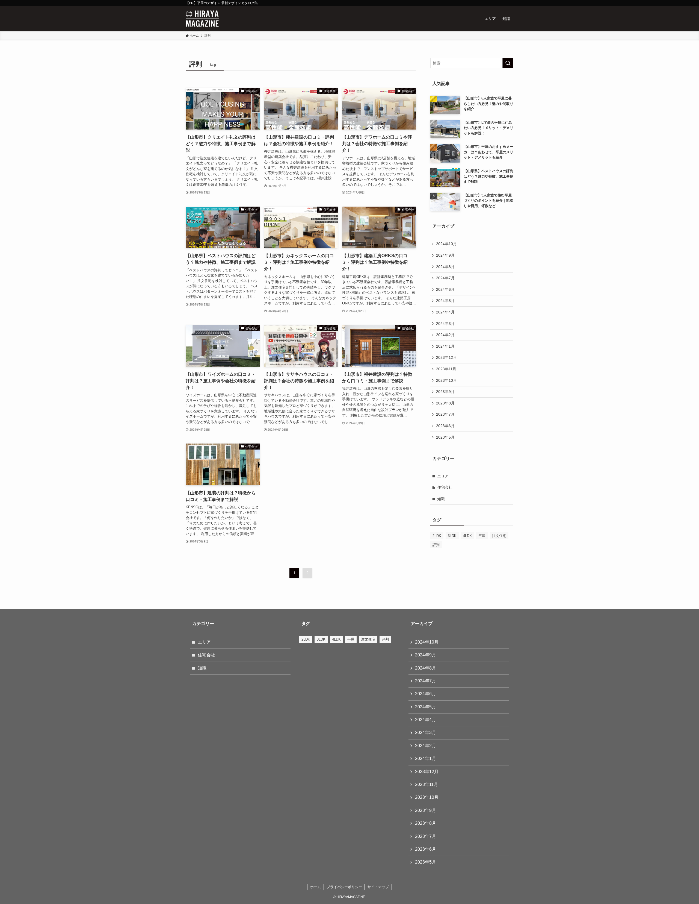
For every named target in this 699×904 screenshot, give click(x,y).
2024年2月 (445, 335)
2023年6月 (445, 426)
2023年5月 (445, 437)
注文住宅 (499, 536)
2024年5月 (445, 300)
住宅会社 (444, 487)
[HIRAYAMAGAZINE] (202, 18)
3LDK (452, 536)
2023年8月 (445, 403)
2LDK (437, 536)
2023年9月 (445, 391)
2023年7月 (445, 414)
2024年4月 (445, 312)
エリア (443, 476)
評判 (436, 545)
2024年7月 (445, 278)
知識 (441, 499)
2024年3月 (445, 323)
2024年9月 (445, 255)
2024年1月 (445, 346)
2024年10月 (446, 244)
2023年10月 (446, 380)
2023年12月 (446, 357)
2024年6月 (445, 289)
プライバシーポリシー (344, 887)
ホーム (315, 887)
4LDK (467, 536)
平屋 (481, 536)
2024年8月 (445, 267)
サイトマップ (378, 887)
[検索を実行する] (507, 63)
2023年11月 (446, 369)
